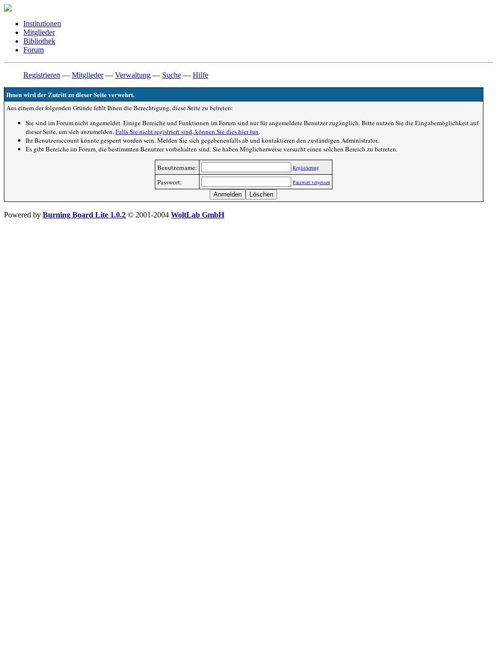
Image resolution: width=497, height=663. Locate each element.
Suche (171, 75)
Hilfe (200, 75)
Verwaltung (132, 75)
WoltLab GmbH (197, 215)
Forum (33, 50)
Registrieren (41, 75)
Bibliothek (39, 41)
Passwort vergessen (311, 182)
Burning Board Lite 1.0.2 (84, 215)
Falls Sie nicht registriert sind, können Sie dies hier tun (187, 131)
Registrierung (306, 167)
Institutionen (42, 23)
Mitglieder (39, 32)
